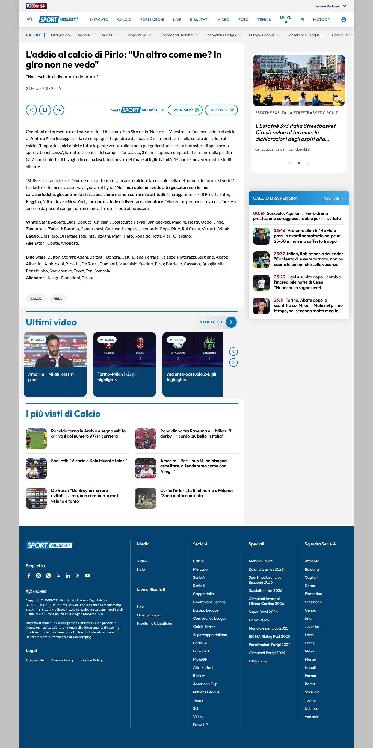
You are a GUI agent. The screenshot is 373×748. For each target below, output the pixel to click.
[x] (58, 575)
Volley (198, 716)
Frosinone (313, 601)
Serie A (199, 577)
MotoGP (200, 659)
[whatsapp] (48, 575)
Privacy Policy (62, 660)
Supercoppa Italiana (210, 634)
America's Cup (205, 683)
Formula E (201, 651)
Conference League (209, 618)
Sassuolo (312, 692)
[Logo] (59, 19)
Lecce (310, 642)
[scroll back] (233, 351)
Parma (310, 675)
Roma (310, 683)
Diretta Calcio (148, 615)
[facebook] (28, 575)
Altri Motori (203, 667)
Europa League (205, 610)
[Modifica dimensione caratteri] (58, 110)
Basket (199, 675)
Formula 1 (201, 642)
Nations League (206, 692)
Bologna (312, 569)
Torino (310, 700)
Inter (309, 618)
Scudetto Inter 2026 (265, 590)
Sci (195, 708)
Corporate (35, 660)
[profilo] (344, 19)
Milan (309, 651)
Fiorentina (313, 593)
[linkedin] (68, 575)
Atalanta (312, 561)
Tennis (198, 700)
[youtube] (87, 575)
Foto (141, 569)
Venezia (311, 716)
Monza (310, 659)
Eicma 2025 (259, 620)
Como (310, 585)
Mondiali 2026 (261, 561)
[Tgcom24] (36, 6)
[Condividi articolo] (31, 110)
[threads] (78, 575)
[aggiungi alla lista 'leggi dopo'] (45, 110)
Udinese (311, 708)
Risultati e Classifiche (154, 623)
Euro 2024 (258, 660)
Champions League (209, 601)
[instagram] (38, 575)
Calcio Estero (204, 626)
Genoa (310, 610)
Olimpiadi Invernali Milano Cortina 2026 (266, 601)
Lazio (309, 634)
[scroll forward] (233, 362)
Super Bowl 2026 (263, 611)
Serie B (199, 585)
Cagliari (311, 577)
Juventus (312, 626)
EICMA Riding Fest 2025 (269, 636)
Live (140, 606)
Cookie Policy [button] (91, 660)
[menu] (29, 19)
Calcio (198, 561)
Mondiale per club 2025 (268, 628)
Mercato (200, 569)
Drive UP (200, 724)
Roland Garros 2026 (266, 569)
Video (142, 561)
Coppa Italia (203, 593)
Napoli (310, 667)
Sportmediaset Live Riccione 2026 (265, 580)
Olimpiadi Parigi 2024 (267, 652)
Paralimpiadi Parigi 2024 (270, 644)
